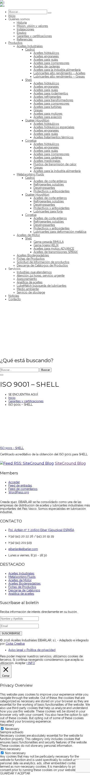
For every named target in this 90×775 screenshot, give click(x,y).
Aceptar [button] (20, 663)
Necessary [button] (7, 725)
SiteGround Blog (70, 463)
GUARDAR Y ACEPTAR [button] (15, 773)
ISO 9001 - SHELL (12, 448)
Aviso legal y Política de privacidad (31, 650)
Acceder (14, 482)
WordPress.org (18, 492)
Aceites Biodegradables (24, 583)
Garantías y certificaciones (26, 401)
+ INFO (30, 663)
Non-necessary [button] (10, 749)
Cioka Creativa (15, 643)
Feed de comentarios (22, 489)
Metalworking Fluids (22, 577)
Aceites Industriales (21, 573)
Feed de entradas (20, 485)
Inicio (11, 398)
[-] (2, 1)
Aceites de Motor (20, 580)
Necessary (12, 729)
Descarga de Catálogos (24, 590)
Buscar (45, 369)
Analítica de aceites (21, 593)
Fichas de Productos (22, 587)
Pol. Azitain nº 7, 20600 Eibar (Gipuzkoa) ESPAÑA (41, 530)
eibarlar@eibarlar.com (23, 549)
